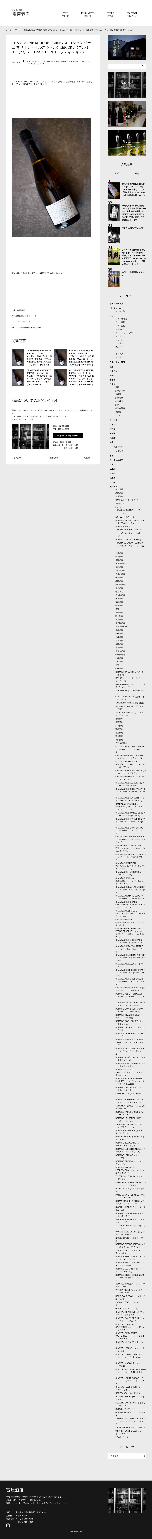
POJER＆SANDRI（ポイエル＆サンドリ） (129, 1398)
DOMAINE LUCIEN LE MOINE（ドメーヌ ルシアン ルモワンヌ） (130, 1150)
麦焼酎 (112, 433)
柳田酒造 (119, 739)
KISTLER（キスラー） (125, 516)
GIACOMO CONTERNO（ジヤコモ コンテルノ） (130, 1404)
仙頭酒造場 (120, 654)
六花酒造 (119, 496)
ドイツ (113, 455)
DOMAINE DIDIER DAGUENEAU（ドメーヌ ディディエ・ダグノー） (129, 1278)
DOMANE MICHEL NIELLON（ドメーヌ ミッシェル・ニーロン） (129, 1202)
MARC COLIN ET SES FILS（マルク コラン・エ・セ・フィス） (130, 1196)
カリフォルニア (116, 459)
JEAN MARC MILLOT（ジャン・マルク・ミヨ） (130, 1285)
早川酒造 (119, 619)
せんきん (119, 591)
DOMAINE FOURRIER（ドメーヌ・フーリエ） (128, 1131)
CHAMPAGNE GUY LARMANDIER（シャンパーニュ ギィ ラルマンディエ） (130, 890)
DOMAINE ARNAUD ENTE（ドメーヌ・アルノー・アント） (129, 521)
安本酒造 (119, 602)
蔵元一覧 (113, 486)
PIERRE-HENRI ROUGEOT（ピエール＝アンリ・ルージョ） (130, 1125)
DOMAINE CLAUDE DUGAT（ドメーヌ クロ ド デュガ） (130, 1016)
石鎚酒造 (119, 658)
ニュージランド (116, 451)
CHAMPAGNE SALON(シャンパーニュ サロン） (130, 965)
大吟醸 (118, 394)
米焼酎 (112, 437)
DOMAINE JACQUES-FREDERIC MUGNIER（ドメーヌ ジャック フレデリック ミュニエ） (129, 1081)
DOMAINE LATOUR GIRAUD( (128, 539)
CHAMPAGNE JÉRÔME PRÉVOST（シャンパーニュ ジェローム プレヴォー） (130, 958)
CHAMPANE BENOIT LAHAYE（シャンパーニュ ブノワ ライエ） (130, 771)
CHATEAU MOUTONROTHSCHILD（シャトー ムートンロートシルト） (130, 1372)
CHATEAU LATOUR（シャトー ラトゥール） (129, 1349)
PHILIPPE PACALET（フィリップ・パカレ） (129, 1251)
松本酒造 (119, 647)
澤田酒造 (119, 612)
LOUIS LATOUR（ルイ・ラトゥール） (129, 1190)
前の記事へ (18, 458)
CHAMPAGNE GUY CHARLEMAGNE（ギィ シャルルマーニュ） (129, 922)
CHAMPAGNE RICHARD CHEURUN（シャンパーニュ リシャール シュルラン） (130, 905)
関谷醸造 (119, 616)
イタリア (119, 353)
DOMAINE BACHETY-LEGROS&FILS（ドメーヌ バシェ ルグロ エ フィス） (129, 1170)
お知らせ (113, 371)
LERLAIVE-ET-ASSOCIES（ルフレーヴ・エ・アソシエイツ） (130, 1183)
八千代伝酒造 (121, 743)
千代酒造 (119, 633)
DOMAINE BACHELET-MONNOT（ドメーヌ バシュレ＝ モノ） (129, 1010)
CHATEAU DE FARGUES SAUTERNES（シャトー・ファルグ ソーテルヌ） (129, 1336)
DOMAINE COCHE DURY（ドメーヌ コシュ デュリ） (130, 1022)
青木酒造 (119, 567)
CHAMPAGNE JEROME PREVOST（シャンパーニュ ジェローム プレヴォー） (130, 839)
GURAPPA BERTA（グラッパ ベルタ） (130, 1413)
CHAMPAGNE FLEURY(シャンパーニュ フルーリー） (129, 778)
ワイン (112, 315)
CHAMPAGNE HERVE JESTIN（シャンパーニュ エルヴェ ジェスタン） (130, 822)
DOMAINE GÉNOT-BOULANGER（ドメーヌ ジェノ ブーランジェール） (130, 1051)
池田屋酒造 (120, 570)
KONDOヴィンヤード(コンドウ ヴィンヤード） (129, 679)
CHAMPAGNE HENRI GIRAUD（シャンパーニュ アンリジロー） (129, 941)
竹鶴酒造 (119, 668)
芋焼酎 (112, 429)
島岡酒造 (119, 580)
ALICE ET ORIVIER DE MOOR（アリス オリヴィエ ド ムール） (130, 1004)
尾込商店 (119, 718)
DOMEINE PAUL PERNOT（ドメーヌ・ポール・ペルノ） (130, 1113)
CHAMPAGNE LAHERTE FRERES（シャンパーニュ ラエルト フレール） (130, 857)
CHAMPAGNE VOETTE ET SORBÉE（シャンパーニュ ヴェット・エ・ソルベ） (130, 764)
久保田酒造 (120, 595)
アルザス (119, 343)
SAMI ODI (119, 503)
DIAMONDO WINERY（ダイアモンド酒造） (130, 707)
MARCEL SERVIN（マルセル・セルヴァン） (129, 1138)
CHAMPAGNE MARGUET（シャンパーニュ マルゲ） (130, 873)
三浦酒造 (119, 553)
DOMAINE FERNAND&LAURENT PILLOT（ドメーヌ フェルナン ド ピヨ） (130, 1042)
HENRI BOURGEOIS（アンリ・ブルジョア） (130, 1297)
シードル (113, 420)
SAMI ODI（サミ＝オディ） (127, 500)
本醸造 (118, 411)
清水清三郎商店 (122, 626)
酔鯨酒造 (119, 492)
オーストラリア (116, 303)
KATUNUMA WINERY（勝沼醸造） (130, 702)
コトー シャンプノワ (124, 332)
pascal (118, 506)
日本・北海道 (121, 318)
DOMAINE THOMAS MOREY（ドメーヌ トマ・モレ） (129, 1264)
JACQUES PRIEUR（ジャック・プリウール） (130, 1227)
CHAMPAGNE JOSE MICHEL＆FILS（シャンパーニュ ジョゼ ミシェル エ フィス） (130, 848)
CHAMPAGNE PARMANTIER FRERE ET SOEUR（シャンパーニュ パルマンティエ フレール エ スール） (130, 932)
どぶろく (119, 415)
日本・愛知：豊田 (117, 362)
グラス (112, 424)
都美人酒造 (120, 651)
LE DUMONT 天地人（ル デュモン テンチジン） (130, 1107)
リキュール (120, 311)
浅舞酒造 (119, 560)
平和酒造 (119, 637)
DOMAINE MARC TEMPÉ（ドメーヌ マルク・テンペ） (130, 1270)
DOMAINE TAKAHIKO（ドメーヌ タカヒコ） (130, 673)
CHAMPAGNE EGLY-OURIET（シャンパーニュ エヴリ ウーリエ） (130, 799)
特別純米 (119, 401)
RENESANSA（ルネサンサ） (128, 1393)
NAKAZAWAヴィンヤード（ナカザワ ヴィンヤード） (130, 685)
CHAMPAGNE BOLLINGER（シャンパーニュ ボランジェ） (130, 784)
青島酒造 (119, 598)
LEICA (113, 468)
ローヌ (118, 350)
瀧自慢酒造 (120, 623)
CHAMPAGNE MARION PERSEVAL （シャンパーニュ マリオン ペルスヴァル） (130, 866)
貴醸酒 (112, 379)
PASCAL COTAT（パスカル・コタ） (129, 1303)
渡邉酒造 (119, 588)
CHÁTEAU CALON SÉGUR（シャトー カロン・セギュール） (130, 1319)
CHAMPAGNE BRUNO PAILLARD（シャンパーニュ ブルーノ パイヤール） (130, 792)
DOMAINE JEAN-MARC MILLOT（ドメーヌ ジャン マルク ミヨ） (129, 1101)
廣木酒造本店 (121, 563)
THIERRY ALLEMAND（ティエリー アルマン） (129, 1177)
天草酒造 (119, 722)
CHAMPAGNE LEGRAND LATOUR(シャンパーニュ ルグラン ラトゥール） (130, 913)
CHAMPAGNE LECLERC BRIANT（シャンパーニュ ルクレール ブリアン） (130, 973)
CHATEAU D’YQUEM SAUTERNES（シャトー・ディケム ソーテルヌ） (129, 1327)
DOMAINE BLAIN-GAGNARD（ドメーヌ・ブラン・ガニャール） (130, 532)
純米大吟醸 (120, 390)
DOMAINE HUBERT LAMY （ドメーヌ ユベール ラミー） (130, 1088)
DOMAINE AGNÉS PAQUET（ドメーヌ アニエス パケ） (130, 1058)
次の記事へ (87, 458)
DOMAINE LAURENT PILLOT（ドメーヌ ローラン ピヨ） (129, 1119)
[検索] (143, 66)
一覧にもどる (53, 458)
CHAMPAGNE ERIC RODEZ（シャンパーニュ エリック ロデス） (130, 814)
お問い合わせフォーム (69, 435)
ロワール (119, 339)
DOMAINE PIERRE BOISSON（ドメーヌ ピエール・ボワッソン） (130, 1245)
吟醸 (112, 375)
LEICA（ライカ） (123, 1437)
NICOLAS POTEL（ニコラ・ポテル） (129, 1239)
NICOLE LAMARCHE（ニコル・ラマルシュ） (130, 1208)
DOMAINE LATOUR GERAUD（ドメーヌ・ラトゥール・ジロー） (130, 546)
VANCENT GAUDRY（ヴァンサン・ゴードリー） (129, 1291)
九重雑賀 (119, 640)
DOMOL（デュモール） (125, 1409)
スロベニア (120, 357)
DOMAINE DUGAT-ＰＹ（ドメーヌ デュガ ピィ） (130, 1162)
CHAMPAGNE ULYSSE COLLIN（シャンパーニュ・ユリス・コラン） (129, 981)
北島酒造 (119, 630)
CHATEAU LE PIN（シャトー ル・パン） (130, 1343)
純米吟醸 (119, 397)
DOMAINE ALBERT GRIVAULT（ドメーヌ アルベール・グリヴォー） (129, 996)
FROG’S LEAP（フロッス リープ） (130, 1427)
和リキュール (115, 308)
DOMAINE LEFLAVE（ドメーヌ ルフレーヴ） (130, 1156)
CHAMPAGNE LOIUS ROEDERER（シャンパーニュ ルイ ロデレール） (129, 881)
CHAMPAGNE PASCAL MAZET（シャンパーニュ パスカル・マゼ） (129, 949)
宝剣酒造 (119, 661)
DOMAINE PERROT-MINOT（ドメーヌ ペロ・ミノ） (130, 1214)
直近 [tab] (117, 173)
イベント (113, 482)
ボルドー (119, 346)
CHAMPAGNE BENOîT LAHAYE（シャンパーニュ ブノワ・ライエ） (129, 830)
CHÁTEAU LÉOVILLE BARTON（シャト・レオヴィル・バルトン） (128, 1357)
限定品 (112, 477)
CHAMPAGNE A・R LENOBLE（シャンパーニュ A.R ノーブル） (129, 756)
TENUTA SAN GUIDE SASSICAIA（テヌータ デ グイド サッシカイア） (130, 1421)
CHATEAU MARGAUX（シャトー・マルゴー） (128, 1364)
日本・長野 (120, 322)
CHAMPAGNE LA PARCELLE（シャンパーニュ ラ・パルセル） (130, 989)
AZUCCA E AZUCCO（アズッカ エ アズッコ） (130, 713)
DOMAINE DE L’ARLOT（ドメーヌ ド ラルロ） (130, 1028)
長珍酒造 (119, 605)
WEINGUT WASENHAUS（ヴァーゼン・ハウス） (130, 1432)
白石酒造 (119, 725)
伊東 (117, 609)
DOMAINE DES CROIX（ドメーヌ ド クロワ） (130, 1034)
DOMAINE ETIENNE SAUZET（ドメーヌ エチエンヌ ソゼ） (130, 1064)
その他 (112, 473)
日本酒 (112, 384)
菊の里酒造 (120, 584)
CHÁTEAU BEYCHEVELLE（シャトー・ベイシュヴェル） (130, 1313)
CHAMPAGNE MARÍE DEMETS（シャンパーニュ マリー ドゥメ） (130, 897)
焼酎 (112, 366)
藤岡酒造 (119, 643)
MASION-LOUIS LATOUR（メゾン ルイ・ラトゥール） (130, 1233)
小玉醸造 (119, 732)
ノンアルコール (116, 446)
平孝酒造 (119, 556)
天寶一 (118, 665)
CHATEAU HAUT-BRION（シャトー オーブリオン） (129, 1388)
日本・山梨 (120, 325)
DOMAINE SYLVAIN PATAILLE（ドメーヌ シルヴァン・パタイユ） (130, 1257)
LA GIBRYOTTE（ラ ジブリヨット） (129, 1094)
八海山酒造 (120, 574)
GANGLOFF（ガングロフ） (127, 1308)
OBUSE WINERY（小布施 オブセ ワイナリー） (129, 698)
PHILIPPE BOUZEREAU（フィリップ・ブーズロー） (129, 1220)
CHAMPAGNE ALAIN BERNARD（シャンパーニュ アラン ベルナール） (130, 749)
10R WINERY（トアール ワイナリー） (130, 691)
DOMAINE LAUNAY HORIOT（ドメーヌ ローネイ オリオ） (129, 1144)
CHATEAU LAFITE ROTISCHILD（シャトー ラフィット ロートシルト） (130, 1381)
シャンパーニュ (122, 329)
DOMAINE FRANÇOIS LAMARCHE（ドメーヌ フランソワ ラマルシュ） (130, 1072)
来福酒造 (119, 577)
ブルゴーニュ (121, 336)
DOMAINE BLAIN (122, 526)
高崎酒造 (119, 729)
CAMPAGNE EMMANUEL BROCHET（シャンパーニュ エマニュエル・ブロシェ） (129, 807)
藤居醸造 (119, 736)
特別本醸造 (120, 408)
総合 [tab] (137, 173)
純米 (117, 404)
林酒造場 (119, 489)
